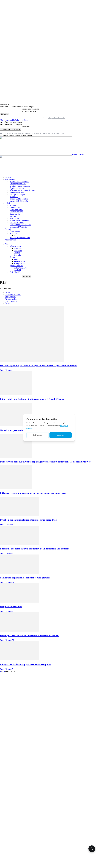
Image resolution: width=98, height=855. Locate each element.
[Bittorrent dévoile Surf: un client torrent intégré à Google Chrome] (16, 394)
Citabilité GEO (15, 207)
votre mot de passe (29, 111)
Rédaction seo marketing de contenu (23, 190)
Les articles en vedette (13, 295)
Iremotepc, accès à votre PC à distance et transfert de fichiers (29, 635)
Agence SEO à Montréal (19, 201)
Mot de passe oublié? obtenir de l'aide (14, 120)
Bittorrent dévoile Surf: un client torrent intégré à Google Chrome (32, 399)
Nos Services (10, 179)
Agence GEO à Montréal (19, 182)
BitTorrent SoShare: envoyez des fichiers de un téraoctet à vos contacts (34, 548)
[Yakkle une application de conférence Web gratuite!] (19, 573)
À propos (13, 233)
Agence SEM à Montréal (19, 199)
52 (13, 640)
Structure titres (15, 218)
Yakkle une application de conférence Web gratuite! (25, 577)
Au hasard (9, 303)
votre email (26, 127)
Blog (6, 244)
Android (17, 270)
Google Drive (19, 261)
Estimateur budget (16, 212)
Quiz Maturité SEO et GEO (20, 225)
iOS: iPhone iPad (20, 268)
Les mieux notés (11, 301)
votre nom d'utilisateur (30, 109)
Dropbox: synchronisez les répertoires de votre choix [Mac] (28, 520)
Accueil (8, 177)
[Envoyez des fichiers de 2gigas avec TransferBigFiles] (19, 660)
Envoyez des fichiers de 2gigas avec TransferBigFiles (25, 664)
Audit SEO (14, 197)
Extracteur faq (15, 214)
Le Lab (7, 203)
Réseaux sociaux (16, 246)
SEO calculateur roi (17, 223)
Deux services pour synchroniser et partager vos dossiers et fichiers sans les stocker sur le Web (45, 461)
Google (12, 257)
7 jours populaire (11, 299)
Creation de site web (17, 188)
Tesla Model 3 (15, 272)
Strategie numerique (17, 195)
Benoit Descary (6, 370)
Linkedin (17, 255)
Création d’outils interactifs (20, 186)
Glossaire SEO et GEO (18, 227)
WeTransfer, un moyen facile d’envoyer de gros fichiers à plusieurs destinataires (38, 365)
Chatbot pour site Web (18, 184)
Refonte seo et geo (17, 192)
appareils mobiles (16, 266)
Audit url (13, 205)
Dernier (8, 292)
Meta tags (13, 216)
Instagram (18, 251)
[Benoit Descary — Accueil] (36, 173)
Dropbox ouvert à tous (11, 606)
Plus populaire (10, 297)
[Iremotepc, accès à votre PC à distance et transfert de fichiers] (19, 631)
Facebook (18, 248)
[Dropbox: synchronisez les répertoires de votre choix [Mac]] (19, 515)
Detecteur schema (16, 210)
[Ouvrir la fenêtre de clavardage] (91, 848)
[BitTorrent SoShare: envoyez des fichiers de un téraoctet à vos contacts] (19, 544)
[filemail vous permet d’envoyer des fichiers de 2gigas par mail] (16, 426)
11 (13, 582)
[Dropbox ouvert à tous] (19, 602)
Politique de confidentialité (20, 238)
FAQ (16, 235)
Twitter (17, 253)
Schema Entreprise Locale (19, 220)
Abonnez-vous (10, 240)
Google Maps (19, 264)
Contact (8, 229)
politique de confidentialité (56, 118)
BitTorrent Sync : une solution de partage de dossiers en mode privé (33, 493)
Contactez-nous (15, 231)
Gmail (16, 259)
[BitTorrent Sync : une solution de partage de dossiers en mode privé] (16, 488)
